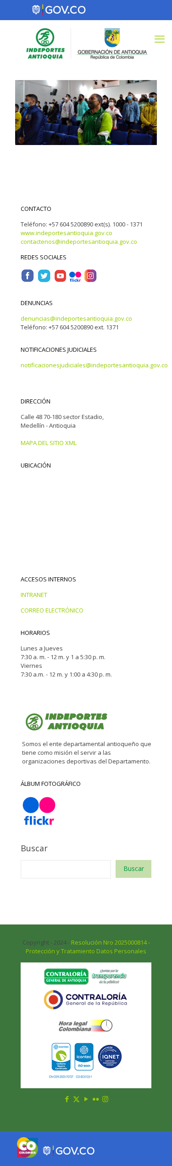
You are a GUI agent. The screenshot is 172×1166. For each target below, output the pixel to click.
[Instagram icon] (105, 1098)
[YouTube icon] (86, 1098)
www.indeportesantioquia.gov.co (66, 233)
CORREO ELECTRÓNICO (52, 610)
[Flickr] (75, 280)
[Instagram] (90, 280)
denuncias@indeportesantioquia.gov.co (76, 318)
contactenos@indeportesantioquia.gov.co (79, 241)
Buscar (34, 848)
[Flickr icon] (95, 1098)
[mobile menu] (159, 38)
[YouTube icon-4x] (60, 280)
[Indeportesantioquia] (86, 43)
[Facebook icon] (66, 1098)
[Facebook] (27, 280)
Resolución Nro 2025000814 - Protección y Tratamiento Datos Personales (88, 946)
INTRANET (34, 595)
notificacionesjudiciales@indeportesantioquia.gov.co (94, 365)
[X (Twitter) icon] (76, 1098)
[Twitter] (44, 280)
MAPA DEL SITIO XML (49, 443)
